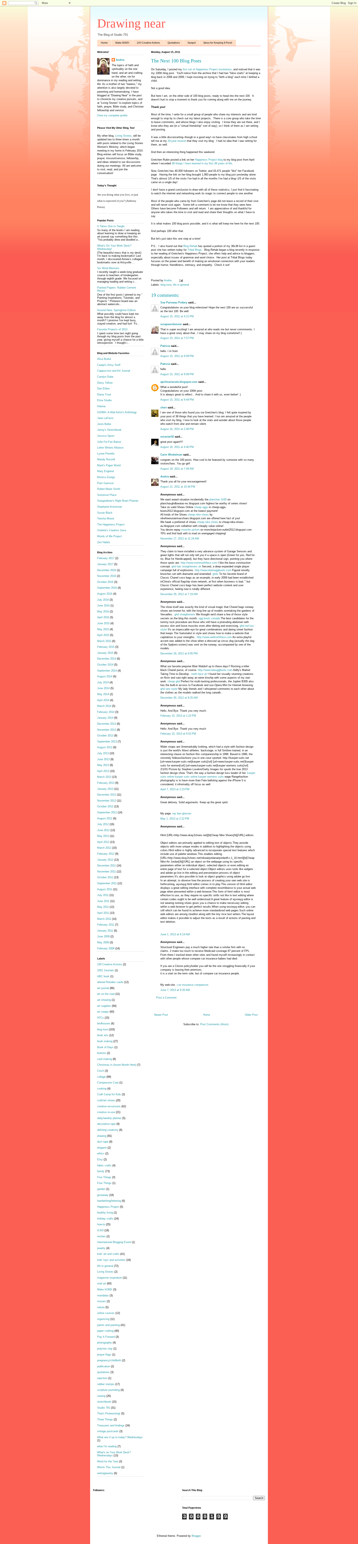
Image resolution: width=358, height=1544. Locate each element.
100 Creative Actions (148, 42)
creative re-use (106, 1112)
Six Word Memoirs (108, 268)
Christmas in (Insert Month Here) (116, 1064)
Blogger (196, 1535)
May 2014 (103, 694)
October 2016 (105, 581)
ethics (100, 1153)
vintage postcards (108, 1431)
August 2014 (104, 676)
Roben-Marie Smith (108, 488)
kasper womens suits (211, 776)
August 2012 (104, 818)
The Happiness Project (111, 524)
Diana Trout (104, 394)
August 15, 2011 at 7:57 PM (177, 338)
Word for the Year (107, 1461)
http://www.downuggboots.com (213, 570)
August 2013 (104, 747)
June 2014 (103, 688)
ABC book (103, 976)
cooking (101, 1088)
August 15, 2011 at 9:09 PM (177, 356)
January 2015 (105, 652)
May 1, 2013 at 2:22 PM (174, 818)
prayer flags (104, 1354)
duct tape (102, 1141)
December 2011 (106, 865)
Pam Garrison (105, 483)
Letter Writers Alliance (110, 447)
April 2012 (103, 842)
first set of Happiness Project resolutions (207, 69)
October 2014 (105, 664)
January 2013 (105, 788)
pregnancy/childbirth (109, 1360)
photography (104, 1342)
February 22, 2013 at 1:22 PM (178, 715)
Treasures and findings (111, 1425)
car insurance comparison (192, 984)
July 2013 (103, 753)
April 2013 (103, 771)
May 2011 (103, 906)
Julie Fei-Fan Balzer (109, 441)
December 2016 (106, 570)
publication (103, 1366)
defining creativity (107, 1129)
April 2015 (103, 635)
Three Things (105, 1419)
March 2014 (104, 706)
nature (101, 1307)
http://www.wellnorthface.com (214, 637)
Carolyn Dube (105, 376)
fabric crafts (104, 1165)
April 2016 (103, 617)
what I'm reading (107, 1446)
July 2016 (103, 599)
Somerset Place (106, 494)
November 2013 (106, 729)
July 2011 (103, 895)
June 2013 (103, 759)
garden (101, 1189)
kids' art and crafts (108, 1253)
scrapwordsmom (171, 324)
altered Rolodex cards (110, 982)
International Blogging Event (114, 1242)
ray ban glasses (181, 813)
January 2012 (105, 859)
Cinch (100, 1070)
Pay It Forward (106, 1336)
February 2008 (105, 948)
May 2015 (103, 629)
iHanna (101, 406)
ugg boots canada (209, 618)
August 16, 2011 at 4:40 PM (177, 447)
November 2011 (106, 871)
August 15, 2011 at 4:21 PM (177, 316)
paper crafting (105, 1330)
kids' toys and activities (111, 1259)
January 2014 (105, 717)
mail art (101, 1283)
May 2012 (103, 836)
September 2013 (107, 741)
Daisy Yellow (104, 382)
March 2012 (104, 847)
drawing (101, 1135)
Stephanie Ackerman (109, 506)
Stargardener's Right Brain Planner (117, 500)
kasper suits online (186, 776)
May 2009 (103, 942)
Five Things (104, 1177)
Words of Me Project (109, 536)
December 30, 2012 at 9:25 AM (179, 697)
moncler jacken (190, 529)
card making (104, 1059)
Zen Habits (103, 542)
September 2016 (107, 587)
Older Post (251, 1014)
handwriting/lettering (109, 1200)
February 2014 (105, 712)
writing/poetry (105, 1473)
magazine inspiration (109, 1277)
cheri (163, 407)
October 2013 (105, 735)
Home (104, 42)
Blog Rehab (190, 246)
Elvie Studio (104, 400)
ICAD (100, 1230)
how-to (101, 1224)
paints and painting (108, 1325)
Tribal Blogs (194, 249)
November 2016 (106, 576)
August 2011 (104, 889)
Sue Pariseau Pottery (173, 302)
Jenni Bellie (104, 424)
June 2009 (103, 936)
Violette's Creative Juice (111, 530)
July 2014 (103, 682)
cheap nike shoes (198, 514)
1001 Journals (105, 970)
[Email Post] (181, 280)
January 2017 (105, 564)
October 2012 (105, 806)
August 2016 (104, 593)
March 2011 (104, 918)
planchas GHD (218, 499)
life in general (181, 284)
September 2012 (107, 812)
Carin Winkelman (171, 454)
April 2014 (103, 700)
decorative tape (106, 1123)
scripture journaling (108, 1389)
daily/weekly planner (109, 1118)
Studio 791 (103, 1407)
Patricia (165, 345)
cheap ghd (174, 681)
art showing (104, 999)
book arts (102, 1035)
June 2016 (103, 605)
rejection (102, 1378)
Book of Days (105, 1047)
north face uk (199, 673)
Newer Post (161, 1014)
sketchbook (104, 1401)
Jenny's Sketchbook (109, 429)
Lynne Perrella (105, 453)
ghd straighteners (184, 614)
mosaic (101, 1301)
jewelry (101, 1248)
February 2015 (105, 646)
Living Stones (123, 135)
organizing (103, 1319)
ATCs (100, 1017)
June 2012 (103, 830)
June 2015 (103, 623)
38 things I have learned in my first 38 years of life (202, 163)
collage (101, 1076)
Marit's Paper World (109, 465)
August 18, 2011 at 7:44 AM (177, 468)
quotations (103, 1372)
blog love (166, 284)
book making (104, 1041)
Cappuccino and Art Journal (113, 370)
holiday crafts (105, 1218)
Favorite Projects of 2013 (112, 329)
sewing (101, 1395)
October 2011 (105, 877)
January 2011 (105, 930)
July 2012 (103, 824)
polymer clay (104, 1348)
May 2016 (103, 611)
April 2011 (103, 912)
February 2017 (105, 558)
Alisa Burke (104, 358)
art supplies (104, 1005)
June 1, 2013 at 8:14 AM (175, 934)
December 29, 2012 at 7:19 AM (179, 594)
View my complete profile (112, 115)
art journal (103, 988)
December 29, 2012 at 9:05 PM (179, 653)
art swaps (103, 1011)
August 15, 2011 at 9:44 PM (177, 399)
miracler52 (167, 436)
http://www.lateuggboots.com (215, 670)
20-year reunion (177, 140)
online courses (106, 1313)
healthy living (105, 1212)
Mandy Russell (106, 459)
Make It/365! (122, 42)
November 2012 (106, 800)
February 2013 (105, 782)
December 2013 (106, 723)
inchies (101, 1236)
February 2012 (105, 853)
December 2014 (106, 658)
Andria (164, 476)
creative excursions (109, 1106)
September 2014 (107, 670)
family (100, 1171)
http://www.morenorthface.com (199, 562)
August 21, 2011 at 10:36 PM (177, 486)
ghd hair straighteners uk (186, 566)
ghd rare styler (169, 688)
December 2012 (106, 794)
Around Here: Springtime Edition (116, 310)
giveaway (102, 1195)
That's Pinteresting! (108, 1413)
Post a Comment (166, 997)
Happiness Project (108, 1206)
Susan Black (104, 512)
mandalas (103, 1295)
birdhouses (103, 1023)
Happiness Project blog (209, 159)
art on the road (106, 993)
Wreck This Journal (108, 1467)
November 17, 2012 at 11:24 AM (179, 538)
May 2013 (103, 765)
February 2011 (105, 924)
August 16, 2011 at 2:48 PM (177, 429)
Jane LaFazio (105, 418)
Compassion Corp (108, 1082)
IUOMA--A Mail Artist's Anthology (117, 412)
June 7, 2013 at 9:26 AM (175, 990)
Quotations (174, 42)
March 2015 (104, 641)
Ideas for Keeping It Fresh (217, 42)
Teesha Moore (105, 518)
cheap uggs (201, 507)
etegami (102, 1147)
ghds (215, 573)
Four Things (104, 1183)
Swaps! (191, 42)
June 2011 (103, 901)
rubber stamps (105, 1384)
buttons (101, 1053)
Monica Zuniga (106, 477)
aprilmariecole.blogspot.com (178, 381)
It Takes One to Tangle (111, 226)
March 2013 (104, 776)
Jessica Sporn (105, 435)
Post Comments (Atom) (214, 1024)
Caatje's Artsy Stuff (108, 364)
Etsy (100, 1159)
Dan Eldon (103, 388)
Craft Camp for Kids (109, 1094)
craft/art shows (106, 1100)
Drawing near (131, 23)
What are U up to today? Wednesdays (120, 1437)
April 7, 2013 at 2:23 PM (174, 789)
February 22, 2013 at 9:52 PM (178, 733)
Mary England (105, 471)
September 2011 (107, 883)
